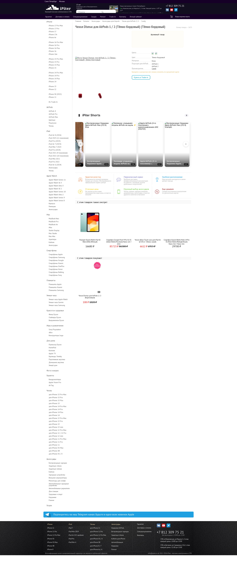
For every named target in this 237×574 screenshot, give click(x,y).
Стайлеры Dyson (55, 317)
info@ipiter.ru (152, 553)
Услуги (49, 505)
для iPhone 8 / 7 (95, 546)
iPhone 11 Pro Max (53, 535)
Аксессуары (53, 168)
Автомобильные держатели (59, 488)
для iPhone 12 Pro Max (57, 430)
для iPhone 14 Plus (56, 412)
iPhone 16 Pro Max (56, 42)
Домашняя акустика (56, 362)
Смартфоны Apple (56, 254)
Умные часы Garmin (56, 302)
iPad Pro (71, 539)
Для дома (51, 340)
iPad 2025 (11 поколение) (59, 138)
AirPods (50, 107)
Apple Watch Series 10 (57, 192)
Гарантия (48, 17)
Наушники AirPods (117, 528)
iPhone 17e (53, 34)
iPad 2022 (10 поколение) (59, 156)
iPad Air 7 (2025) (55, 144)
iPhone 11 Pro (52, 532)
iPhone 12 (52, 89)
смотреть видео (99, 292)
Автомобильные (117, 542)
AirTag (51, 385)
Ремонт (103, 17)
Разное (51, 500)
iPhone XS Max (52, 542)
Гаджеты (50, 375)
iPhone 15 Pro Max (56, 59)
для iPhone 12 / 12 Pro (57, 433)
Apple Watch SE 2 (55, 189)
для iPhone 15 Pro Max (57, 394)
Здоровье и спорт (55, 494)
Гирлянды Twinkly (55, 356)
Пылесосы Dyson (55, 344)
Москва (62, 1)
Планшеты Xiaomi (55, 287)
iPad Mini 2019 (74, 532)
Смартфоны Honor (56, 269)
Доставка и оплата (62, 17)
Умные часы (52, 295)
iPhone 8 (50, 549)
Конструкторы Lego (56, 335)
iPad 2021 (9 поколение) (58, 153)
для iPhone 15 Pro (56, 397)
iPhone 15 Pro (54, 62)
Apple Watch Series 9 (57, 197)
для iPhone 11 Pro (56, 442)
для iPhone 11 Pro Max (57, 439)
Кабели (51, 242)
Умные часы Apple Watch (58, 299)
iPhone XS (50, 539)
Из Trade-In (53, 102)
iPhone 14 (52, 81)
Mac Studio (53, 233)
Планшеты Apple (55, 284)
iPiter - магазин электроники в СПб (179, 553)
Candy (154, 69)
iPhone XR (50, 546)
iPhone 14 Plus (54, 78)
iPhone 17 (52, 31)
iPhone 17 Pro (54, 28)
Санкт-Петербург (51, 1)
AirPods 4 (52, 111)
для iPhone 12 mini (56, 436)
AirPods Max (53, 117)
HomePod (52, 347)
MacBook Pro (54, 221)
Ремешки (52, 206)
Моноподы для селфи (57, 481)
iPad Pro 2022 (54, 162)
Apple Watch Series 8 (57, 200)
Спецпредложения (80, 17)
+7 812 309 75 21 (170, 532)
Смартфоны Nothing (56, 272)
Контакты (122, 17)
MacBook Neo (54, 218)
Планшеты (51, 280)
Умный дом (53, 365)
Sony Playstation (55, 329)
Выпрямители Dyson (56, 320)
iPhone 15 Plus (54, 65)
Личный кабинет (136, 17)
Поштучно (52, 123)
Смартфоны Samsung (57, 257)
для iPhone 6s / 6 (96, 549)
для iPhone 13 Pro (56, 421)
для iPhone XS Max (56, 448)
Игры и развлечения (55, 325)
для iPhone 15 (54, 403)
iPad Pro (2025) (54, 141)
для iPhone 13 (54, 424)
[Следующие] (186, 144)
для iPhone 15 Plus (56, 400)
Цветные (52, 120)
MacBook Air (53, 224)
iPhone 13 (52, 86)
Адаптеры (52, 239)
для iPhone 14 (54, 415)
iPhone (49, 21)
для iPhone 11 (54, 445)
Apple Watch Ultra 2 (56, 194)
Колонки (52, 350)
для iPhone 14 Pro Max (57, 406)
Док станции (53, 491)
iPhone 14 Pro (54, 75)
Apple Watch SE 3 (55, 183)
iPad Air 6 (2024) (55, 165)
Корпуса (52, 203)
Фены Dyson (53, 314)
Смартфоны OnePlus (56, 266)
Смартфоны (52, 250)
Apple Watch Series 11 (57, 180)
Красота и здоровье (55, 310)
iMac (50, 227)
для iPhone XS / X (55, 454)
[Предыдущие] (80, 144)
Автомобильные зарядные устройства (59, 485)
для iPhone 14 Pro (56, 409)
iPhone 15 (52, 68)
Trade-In (112, 17)
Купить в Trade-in (141, 77)
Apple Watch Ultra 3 (56, 186)
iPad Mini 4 (72, 542)
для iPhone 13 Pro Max (57, 418)
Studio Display (54, 230)
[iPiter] (58, 8)
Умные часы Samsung (57, 305)
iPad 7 (71, 528)
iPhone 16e (53, 54)
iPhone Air (52, 37)
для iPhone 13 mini (56, 427)
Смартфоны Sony (55, 275)
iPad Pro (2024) (54, 150)
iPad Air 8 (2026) (55, 135)
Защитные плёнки (55, 469)
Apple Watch (52, 176)
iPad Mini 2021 (54, 159)
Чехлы (51, 126)
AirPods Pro (53, 114)
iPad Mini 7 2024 (55, 147)
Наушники (52, 497)
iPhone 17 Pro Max (56, 25)
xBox (50, 332)
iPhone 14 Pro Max (56, 73)
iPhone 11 (52, 97)
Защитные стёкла (55, 466)
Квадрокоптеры (55, 379)
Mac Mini (52, 236)
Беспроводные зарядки (58, 463)
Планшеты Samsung (56, 290)
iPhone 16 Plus (54, 48)
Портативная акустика (57, 359)
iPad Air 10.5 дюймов (76, 535)
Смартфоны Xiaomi (56, 263)
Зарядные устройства (57, 475)
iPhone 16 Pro (54, 45)
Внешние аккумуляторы (58, 478)
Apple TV (52, 353)
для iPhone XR (54, 451)
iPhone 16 (52, 51)
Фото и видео (53, 370)
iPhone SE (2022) (55, 94)
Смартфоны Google (56, 260)
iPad (48, 131)
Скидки (93, 17)
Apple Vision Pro (55, 382)
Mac (48, 214)
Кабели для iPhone (118, 539)
